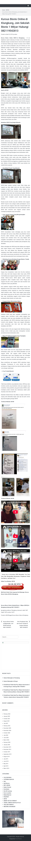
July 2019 (6, 759)
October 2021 (7, 718)
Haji (5, 781)
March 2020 (6, 740)
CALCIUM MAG (7, 777)
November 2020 (7, 730)
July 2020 (6, 735)
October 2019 (7, 751)
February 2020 (7, 742)
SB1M (7, 10)
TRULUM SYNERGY (9, 804)
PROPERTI (6, 797)
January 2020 (7, 744)
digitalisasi (3, 40)
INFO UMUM (7, 785)
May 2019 (6, 763)
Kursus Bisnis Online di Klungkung (20, 615)
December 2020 (7, 728)
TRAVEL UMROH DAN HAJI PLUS (12, 802)
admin (15, 34)
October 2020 (7, 733)
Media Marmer (7, 795)
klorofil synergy (8, 791)
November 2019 (7, 749)
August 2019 (7, 756)
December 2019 (7, 747)
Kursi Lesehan (7, 793)
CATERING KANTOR (9, 779)
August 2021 (7, 721)
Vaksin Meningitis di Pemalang (12, 678)
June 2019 (6, 761)
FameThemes (18, 838)
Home (3, 10)
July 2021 (6, 723)
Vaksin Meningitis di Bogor (11, 681)
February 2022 (7, 714)
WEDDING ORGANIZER (9, 806)
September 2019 (7, 754)
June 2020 (6, 737)
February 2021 (7, 725)
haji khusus (7, 783)
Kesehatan (6, 789)
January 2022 (7, 716)
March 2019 (6, 768)
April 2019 (6, 766)
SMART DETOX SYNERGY (10, 800)
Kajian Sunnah (7, 787)
